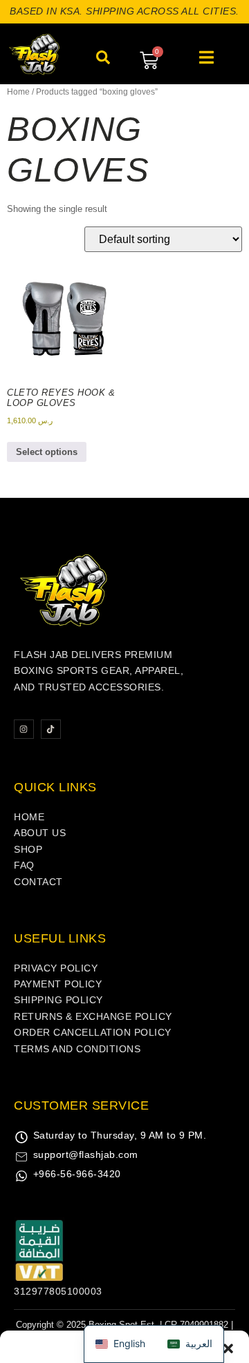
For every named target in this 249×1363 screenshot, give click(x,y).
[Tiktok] (51, 729)
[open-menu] (206, 59)
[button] (228, 1174)
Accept (124, 1303)
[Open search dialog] (103, 61)
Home (18, 92)
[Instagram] (24, 729)
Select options (46, 452)
